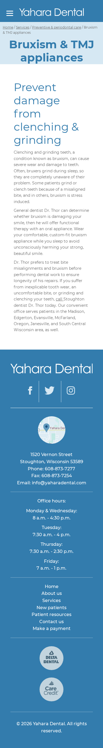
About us (51, 593)
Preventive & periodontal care (56, 27)
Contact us (51, 621)
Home (8, 27)
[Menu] (9, 13)
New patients (51, 607)
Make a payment (52, 628)
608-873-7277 (60, 468)
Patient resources (51, 614)
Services (22, 27)
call (59, 299)
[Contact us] (51, 442)
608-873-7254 (56, 475)
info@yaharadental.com (59, 482)
